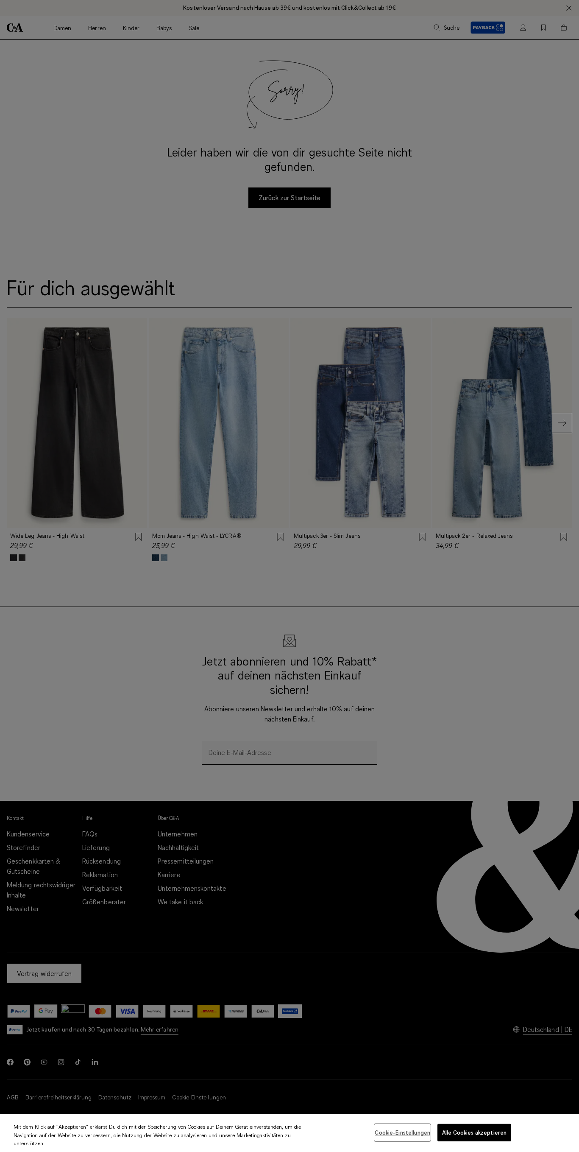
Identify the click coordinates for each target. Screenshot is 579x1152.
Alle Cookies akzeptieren (474, 1132)
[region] (289, 1133)
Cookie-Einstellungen (402, 1132)
